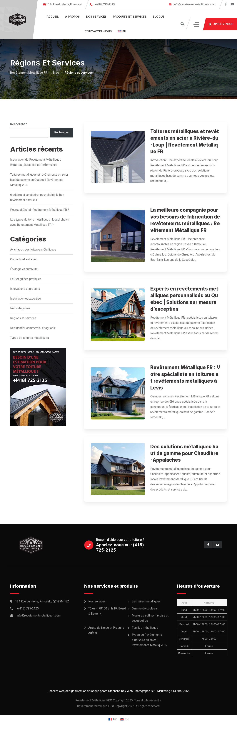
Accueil (52, 16)
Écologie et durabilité (24, 269)
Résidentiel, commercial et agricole (33, 328)
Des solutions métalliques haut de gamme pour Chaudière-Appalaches (184, 453)
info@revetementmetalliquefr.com (194, 4)
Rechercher (18, 124)
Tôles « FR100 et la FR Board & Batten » (107, 611)
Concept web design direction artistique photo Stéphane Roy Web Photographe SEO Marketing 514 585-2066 (118, 691)
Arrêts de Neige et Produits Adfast (106, 630)
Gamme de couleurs (145, 608)
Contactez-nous (98, 31)
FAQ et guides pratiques (25, 279)
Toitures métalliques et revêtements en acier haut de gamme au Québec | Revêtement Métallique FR (39, 180)
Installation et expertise (25, 298)
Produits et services (129, 16)
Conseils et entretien (23, 259)
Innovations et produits (25, 288)
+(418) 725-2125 (105, 4)
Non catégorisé (20, 308)
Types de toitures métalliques (29, 338)
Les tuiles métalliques (146, 601)
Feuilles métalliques (145, 627)
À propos (72, 16)
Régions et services (23, 318)
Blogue (158, 16)
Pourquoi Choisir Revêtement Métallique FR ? (39, 209)
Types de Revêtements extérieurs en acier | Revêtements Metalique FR (149, 640)
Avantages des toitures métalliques (33, 249)
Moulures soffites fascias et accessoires (150, 618)
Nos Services (96, 16)
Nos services (97, 601)
